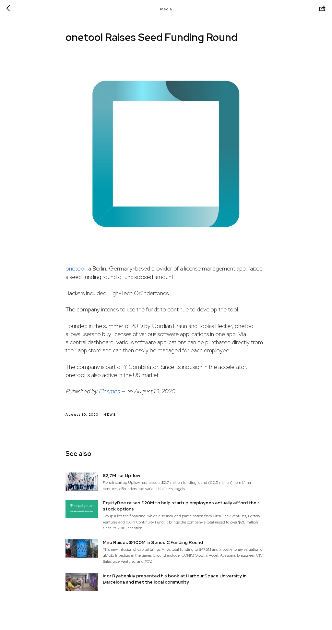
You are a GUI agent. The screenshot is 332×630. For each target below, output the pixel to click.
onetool (75, 268)
